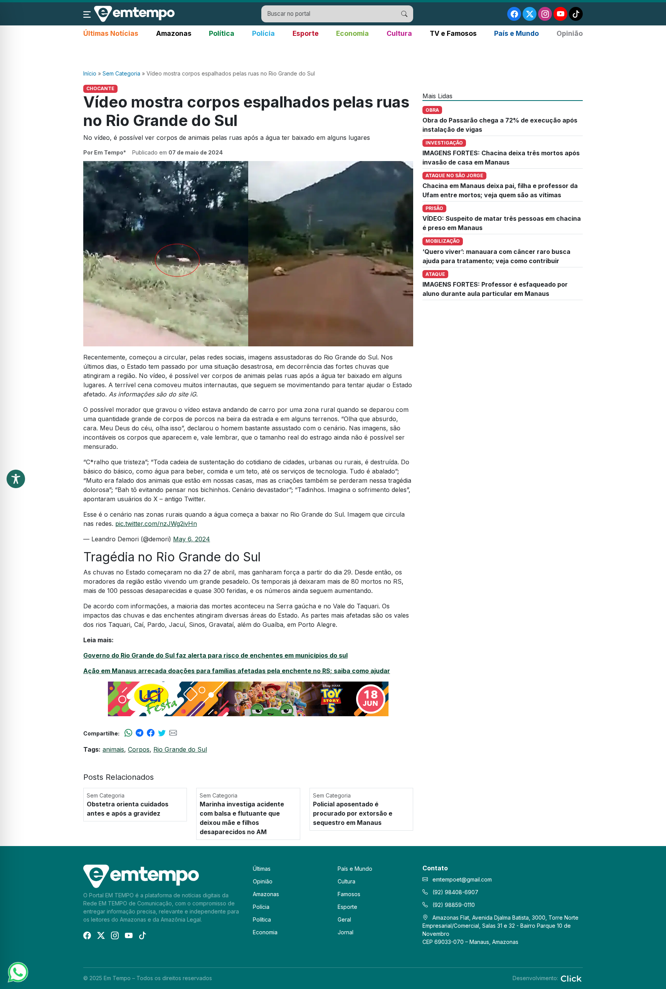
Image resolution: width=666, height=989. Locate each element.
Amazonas (174, 33)
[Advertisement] (333, 54)
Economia (352, 33)
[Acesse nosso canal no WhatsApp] (17, 971)
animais (113, 749)
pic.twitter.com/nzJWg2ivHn (156, 523)
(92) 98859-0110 (453, 905)
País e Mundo (516, 33)
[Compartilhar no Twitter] (162, 733)
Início (89, 73)
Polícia (263, 33)
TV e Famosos (453, 33)
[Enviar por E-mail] (173, 733)
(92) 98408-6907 (454, 892)
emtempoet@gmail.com (462, 879)
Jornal (345, 932)
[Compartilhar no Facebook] (151, 733)
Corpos (139, 749)
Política (221, 33)
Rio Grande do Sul (180, 749)
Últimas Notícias (110, 33)
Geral (344, 919)
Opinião (570, 33)
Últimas (262, 868)
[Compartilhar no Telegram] (139, 733)
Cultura (399, 33)
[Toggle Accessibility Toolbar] (16, 479)
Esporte (306, 33)
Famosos (349, 894)
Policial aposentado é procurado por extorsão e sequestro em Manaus (352, 813)
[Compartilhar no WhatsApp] (128, 733)
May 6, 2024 (191, 539)
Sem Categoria (121, 73)
